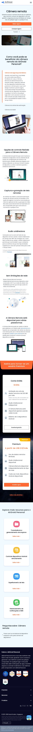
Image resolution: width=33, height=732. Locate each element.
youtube (30, 705)
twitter (24, 705)
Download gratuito (16, 427)
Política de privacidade (7, 730)
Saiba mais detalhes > (16, 495)
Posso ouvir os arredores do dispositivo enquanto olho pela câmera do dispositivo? (16, 635)
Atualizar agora (16, 485)
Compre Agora (16, 29)
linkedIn (20, 705)
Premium (9, 252)
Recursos (4, 695)
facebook (27, 705)
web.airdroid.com (25, 328)
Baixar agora (17, 24)
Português (5, 723)
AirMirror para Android (16, 333)
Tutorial (15, 32)
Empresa (4, 690)
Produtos (4, 700)
